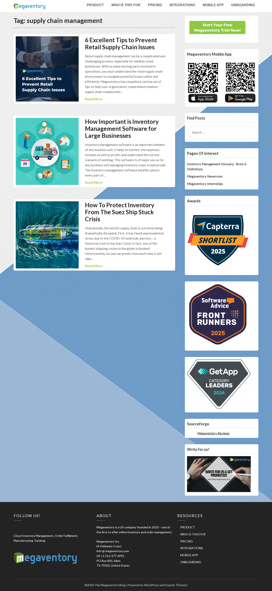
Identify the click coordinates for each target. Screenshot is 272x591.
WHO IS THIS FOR (125, 5)
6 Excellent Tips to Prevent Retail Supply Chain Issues (121, 43)
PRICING (155, 5)
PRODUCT (95, 5)
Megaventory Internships (205, 184)
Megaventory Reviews (213, 433)
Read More (93, 99)
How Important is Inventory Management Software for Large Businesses (122, 128)
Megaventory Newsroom (204, 176)
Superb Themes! (176, 585)
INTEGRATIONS (182, 5)
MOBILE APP (213, 5)
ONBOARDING (243, 5)
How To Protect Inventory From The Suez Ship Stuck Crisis (119, 212)
